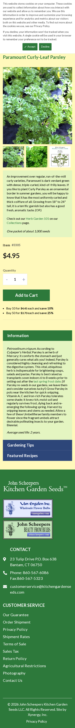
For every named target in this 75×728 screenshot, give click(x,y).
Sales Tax (11, 651)
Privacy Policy (15, 629)
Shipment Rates (16, 636)
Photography (14, 673)
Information (18, 335)
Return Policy (15, 658)
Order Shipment (17, 622)
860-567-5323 (30, 578)
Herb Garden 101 (37, 218)
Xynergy (34, 714)
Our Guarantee (16, 614)
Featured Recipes (22, 455)
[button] (14, 156)
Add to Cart (26, 295)
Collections (14, 223)
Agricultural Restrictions (24, 665)
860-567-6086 (36, 572)
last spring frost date (47, 381)
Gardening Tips (20, 445)
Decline (45, 46)
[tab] (37, 335)
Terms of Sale (14, 644)
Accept (31, 46)
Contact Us (12, 680)
